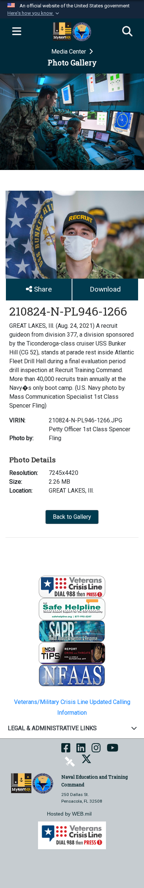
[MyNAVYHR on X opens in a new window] (86, 761)
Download (105, 289)
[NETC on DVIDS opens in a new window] (69, 761)
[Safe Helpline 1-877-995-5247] (72, 608)
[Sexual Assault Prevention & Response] (72, 630)
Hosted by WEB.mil (69, 814)
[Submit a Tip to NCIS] (72, 652)
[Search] (127, 31)
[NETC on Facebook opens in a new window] (66, 750)
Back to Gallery (72, 516)
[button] (34, 13)
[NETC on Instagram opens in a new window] (96, 750)
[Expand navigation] (16, 31)
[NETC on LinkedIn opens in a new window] (81, 750)
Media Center (69, 51)
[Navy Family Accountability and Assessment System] (72, 674)
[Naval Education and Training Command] (32, 782)
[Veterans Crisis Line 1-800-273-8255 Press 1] (72, 586)
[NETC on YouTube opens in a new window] (113, 750)
